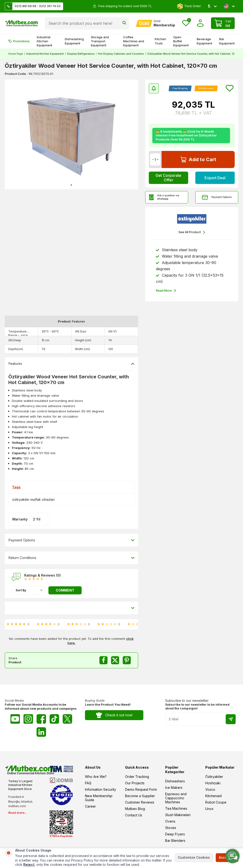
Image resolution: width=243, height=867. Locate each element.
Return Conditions (22, 558)
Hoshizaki (212, 783)
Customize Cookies (194, 857)
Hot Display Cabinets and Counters (121, 53)
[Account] (200, 23)
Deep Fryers (175, 834)
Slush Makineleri (178, 815)
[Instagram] (28, 719)
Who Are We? (96, 777)
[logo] (21, 23)
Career (90, 806)
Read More (164, 290)
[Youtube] (15, 719)
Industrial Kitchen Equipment (44, 41)
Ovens (170, 821)
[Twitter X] (67, 719)
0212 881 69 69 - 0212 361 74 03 (38, 6)
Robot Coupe (215, 802)
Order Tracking (137, 777)
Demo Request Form (141, 789)
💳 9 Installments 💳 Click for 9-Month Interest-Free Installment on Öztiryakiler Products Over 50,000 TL (186, 135)
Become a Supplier (140, 796)
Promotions (21, 41)
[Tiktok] (54, 719)
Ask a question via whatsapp (168, 197)
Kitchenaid (213, 796)
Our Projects (135, 783)
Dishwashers (175, 781)
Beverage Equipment (204, 41)
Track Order (192, 6)
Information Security (100, 789)
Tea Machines (176, 808)
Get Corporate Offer (168, 177)
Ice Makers (173, 787)
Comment (65, 590)
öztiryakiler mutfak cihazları (33, 499)
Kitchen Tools (160, 41)
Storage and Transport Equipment (100, 41)
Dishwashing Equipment (74, 41)
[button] (71, 185)
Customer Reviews (139, 802)
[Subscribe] (231, 719)
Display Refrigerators (81, 53)
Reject (28, 864)
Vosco (210, 789)
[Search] (124, 23)
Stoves (170, 828)
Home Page (15, 53)
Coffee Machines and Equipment (133, 41)
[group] (71, 134)
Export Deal (215, 177)
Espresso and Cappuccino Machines (176, 798)
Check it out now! (118, 715)
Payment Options (221, 197)
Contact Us (133, 815)
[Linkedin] (41, 732)
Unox (209, 809)
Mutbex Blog (135, 809)
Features (15, 363)
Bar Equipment (227, 41)
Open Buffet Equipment (181, 41)
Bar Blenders (175, 840)
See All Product (189, 232)
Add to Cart (202, 159)
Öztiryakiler (214, 777)
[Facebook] (41, 719)
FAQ (88, 783)
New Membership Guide (98, 798)
